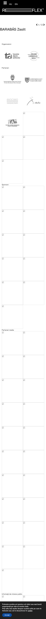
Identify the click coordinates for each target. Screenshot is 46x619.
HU (11, 4)
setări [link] (30, 611)
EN (16, 4)
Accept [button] (7, 615)
